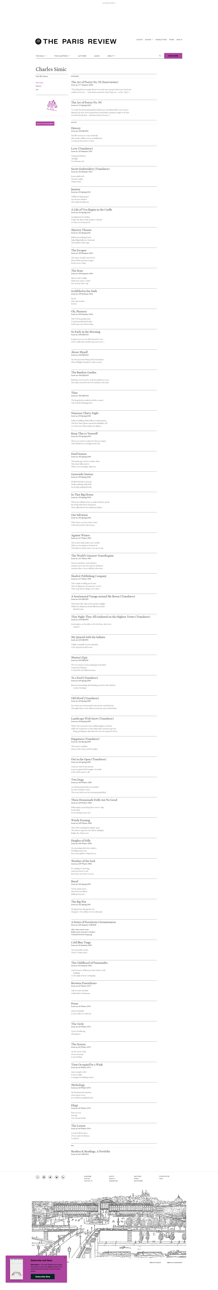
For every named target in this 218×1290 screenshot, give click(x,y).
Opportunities (164, 1176)
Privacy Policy (155, 1262)
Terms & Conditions (174, 1262)
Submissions (113, 1181)
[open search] (160, 55)
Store (171, 39)
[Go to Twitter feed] (50, 1177)
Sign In (179, 39)
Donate (148, 39)
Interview (39, 82)
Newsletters (161, 39)
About (111, 55)
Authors (82, 55)
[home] (75, 42)
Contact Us (88, 1181)
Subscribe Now (42, 1276)
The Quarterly (61, 55)
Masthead (137, 1176)
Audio (97, 55)
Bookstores (138, 1181)
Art (37, 89)
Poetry (38, 86)
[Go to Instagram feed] (37, 1177)
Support (87, 1178)
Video (161, 1178)
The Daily (40, 55)
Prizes (136, 1178)
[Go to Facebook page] (44, 1177)
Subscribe (173, 55)
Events (140, 39)
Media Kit (112, 1178)
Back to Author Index (45, 124)
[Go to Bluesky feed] (56, 1177)
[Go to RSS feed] (63, 1177)
